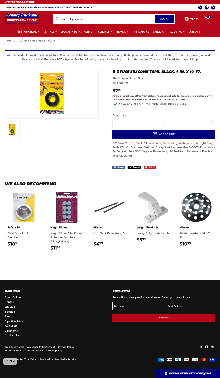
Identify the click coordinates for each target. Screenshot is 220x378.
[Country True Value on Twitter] (201, 347)
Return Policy (35, 351)
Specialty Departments (77, 32)
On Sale (10, 307)
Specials (10, 312)
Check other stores (172, 104)
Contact (194, 32)
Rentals (49, 32)
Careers (158, 32)
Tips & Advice (140, 32)
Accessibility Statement (41, 347)
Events (9, 316)
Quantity (118, 115)
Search (167, 19)
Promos (121, 32)
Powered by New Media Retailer (58, 359)
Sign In (194, 19)
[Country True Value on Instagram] (212, 347)
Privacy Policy (66, 347)
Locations (11, 331)
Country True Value (25, 359)
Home (8, 41)
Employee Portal (14, 347)
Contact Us (12, 335)
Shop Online (29, 32)
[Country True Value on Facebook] (206, 347)
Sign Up (163, 318)
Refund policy (54, 351)
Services (104, 32)
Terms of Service (14, 351)
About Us (176, 32)
